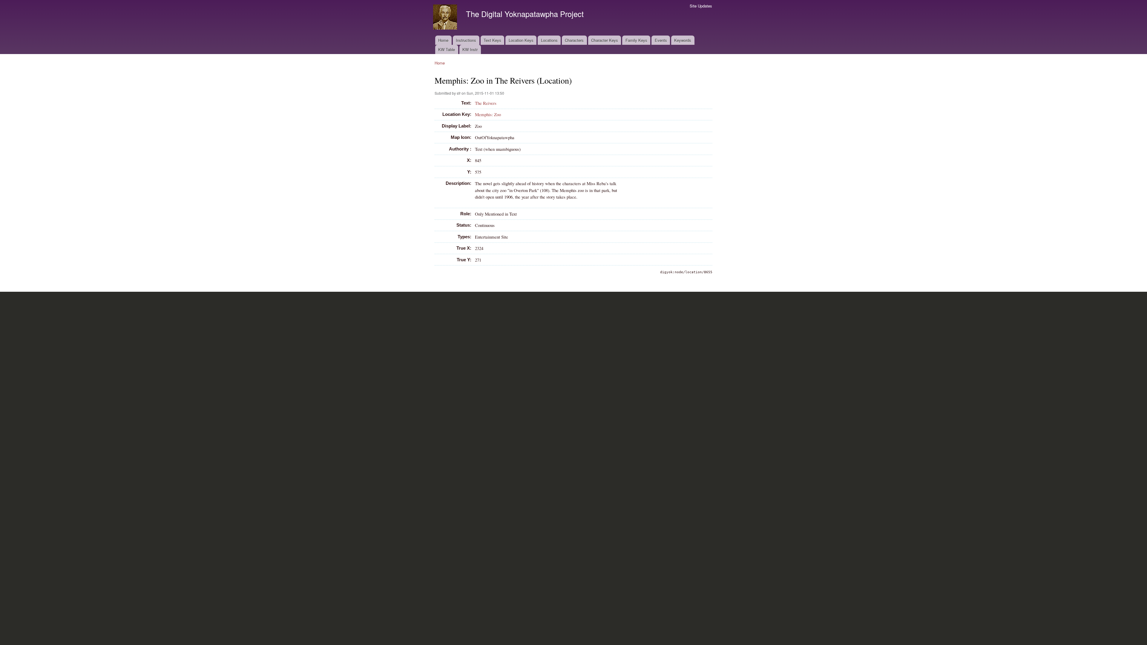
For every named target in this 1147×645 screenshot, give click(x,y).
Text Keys (492, 40)
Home (443, 40)
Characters (574, 40)
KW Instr (470, 49)
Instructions (466, 40)
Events (661, 40)
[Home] (445, 18)
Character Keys (604, 40)
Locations (549, 40)
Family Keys (636, 40)
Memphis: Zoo (488, 114)
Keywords (682, 40)
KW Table (446, 49)
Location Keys (521, 40)
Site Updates (701, 6)
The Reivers (485, 103)
